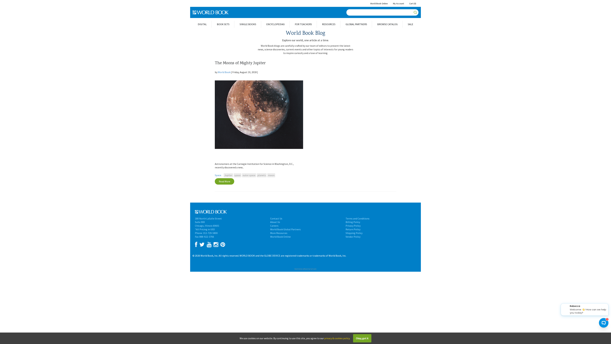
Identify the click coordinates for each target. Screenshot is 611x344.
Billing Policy (353, 222)
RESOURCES (328, 24)
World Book (224, 72)
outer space (249, 175)
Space (218, 175)
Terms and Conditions (357, 218)
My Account (398, 3)
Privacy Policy (353, 225)
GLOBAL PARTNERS (356, 24)
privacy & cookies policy (337, 338)
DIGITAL (202, 24)
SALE (410, 24)
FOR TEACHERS (303, 24)
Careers (274, 225)
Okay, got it (362, 338)
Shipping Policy (354, 233)
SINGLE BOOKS (248, 24)
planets (261, 175)
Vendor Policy (353, 236)
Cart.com (313, 269)
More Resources (278, 233)
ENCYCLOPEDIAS (275, 24)
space (237, 175)
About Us (275, 222)
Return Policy (353, 229)
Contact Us (276, 218)
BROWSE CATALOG (387, 24)
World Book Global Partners (285, 229)
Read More (224, 181)
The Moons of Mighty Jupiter (240, 63)
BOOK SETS (223, 24)
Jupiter (228, 175)
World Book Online (379, 3)
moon (271, 175)
